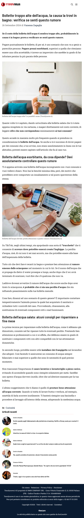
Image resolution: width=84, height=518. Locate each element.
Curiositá (10, 407)
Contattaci (58, 505)
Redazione (35, 487)
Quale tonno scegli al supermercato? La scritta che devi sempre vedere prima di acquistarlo (42, 444)
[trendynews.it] (10, 4)
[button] (72, 4)
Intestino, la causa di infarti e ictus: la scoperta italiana (31, 433)
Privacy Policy (46, 487)
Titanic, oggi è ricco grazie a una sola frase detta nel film (31, 477)
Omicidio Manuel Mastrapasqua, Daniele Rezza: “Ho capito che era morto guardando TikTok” (42, 466)
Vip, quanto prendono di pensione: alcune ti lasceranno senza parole (35, 455)
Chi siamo (26, 487)
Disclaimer (58, 487)
